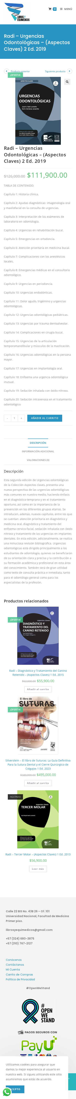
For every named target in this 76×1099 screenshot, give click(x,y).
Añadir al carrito (44, 418)
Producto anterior (20, 71)
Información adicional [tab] (38, 451)
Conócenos (14, 960)
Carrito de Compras (19, 975)
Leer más (38, 868)
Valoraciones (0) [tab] (38, 460)
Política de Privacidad (20, 979)
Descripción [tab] (38, 443)
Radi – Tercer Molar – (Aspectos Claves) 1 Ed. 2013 (38, 854)
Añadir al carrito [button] (38, 689)
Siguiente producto (55, 71)
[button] (67, 82)
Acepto (15, 1089)
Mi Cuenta (13, 969)
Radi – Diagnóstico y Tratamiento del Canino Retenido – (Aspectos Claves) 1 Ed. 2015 (38, 673)
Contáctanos (15, 965)
